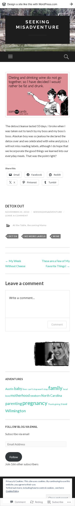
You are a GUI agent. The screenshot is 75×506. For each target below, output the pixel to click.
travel (64, 404)
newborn (35, 395)
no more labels (35, 236)
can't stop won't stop (38, 389)
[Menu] (10, 56)
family (55, 388)
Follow (13, 457)
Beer (25, 389)
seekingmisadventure (47, 212)
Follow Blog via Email (21, 426)
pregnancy (34, 403)
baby (18, 388)
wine (56, 236)
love (7, 395)
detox (13, 236)
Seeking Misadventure (37, 24)
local (65, 389)
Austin (9, 389)
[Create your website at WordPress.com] (37, 4)
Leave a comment (16, 215)
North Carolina (51, 395)
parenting (13, 403)
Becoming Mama (36, 225)
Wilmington (15, 410)
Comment (57, 324)
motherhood (20, 395)
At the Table (19, 225)
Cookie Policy (12, 491)
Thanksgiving (54, 404)
